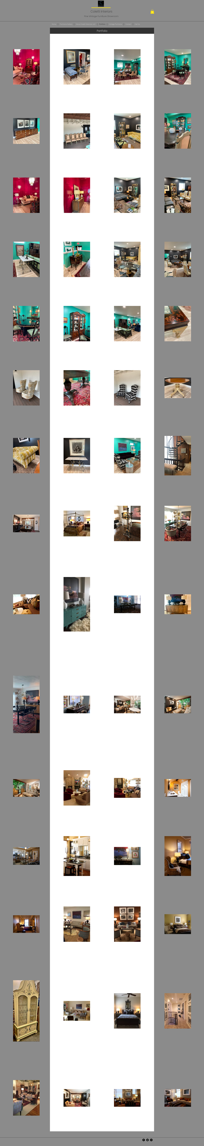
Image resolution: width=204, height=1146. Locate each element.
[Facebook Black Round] (143, 1140)
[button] (152, 11)
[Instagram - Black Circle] (151, 1140)
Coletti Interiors (101, 11)
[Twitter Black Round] (147, 1140)
